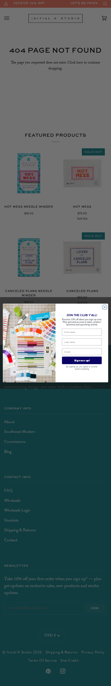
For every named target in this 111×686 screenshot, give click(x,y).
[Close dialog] (104, 307)
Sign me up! (81, 360)
